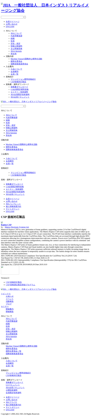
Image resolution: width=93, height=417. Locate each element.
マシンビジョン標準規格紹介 (23, 79)
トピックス (6, 294)
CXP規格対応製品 (18, 82)
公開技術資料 (11, 390)
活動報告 (10, 301)
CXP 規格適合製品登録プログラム (20, 285)
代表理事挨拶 (16, 36)
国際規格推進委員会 (19, 64)
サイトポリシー (12, 209)
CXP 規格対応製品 (14, 282)
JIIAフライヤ (11, 402)
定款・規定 (15, 43)
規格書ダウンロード (19, 87)
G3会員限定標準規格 (20, 89)
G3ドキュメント (13, 385)
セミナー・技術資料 (19, 92)
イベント (10, 299)
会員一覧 (14, 74)
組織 (13, 38)
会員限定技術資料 (13, 393)
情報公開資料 (16, 46)
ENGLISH (10, 26)
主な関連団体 (16, 49)
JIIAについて (16, 33)
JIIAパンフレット (13, 204)
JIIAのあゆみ (16, 51)
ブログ (9, 304)
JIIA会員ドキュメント (20, 97)
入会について (16, 69)
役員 (13, 41)
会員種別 (14, 72)
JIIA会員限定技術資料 (20, 94)
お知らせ (10, 296)
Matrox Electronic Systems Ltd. (17, 227)
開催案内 (10, 309)
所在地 (13, 54)
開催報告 (10, 312)
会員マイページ (12, 22)
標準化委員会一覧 (13, 351)
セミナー (5, 306)
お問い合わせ (11, 24)
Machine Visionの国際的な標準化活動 (26, 59)
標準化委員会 (16, 61)
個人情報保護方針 (13, 206)
